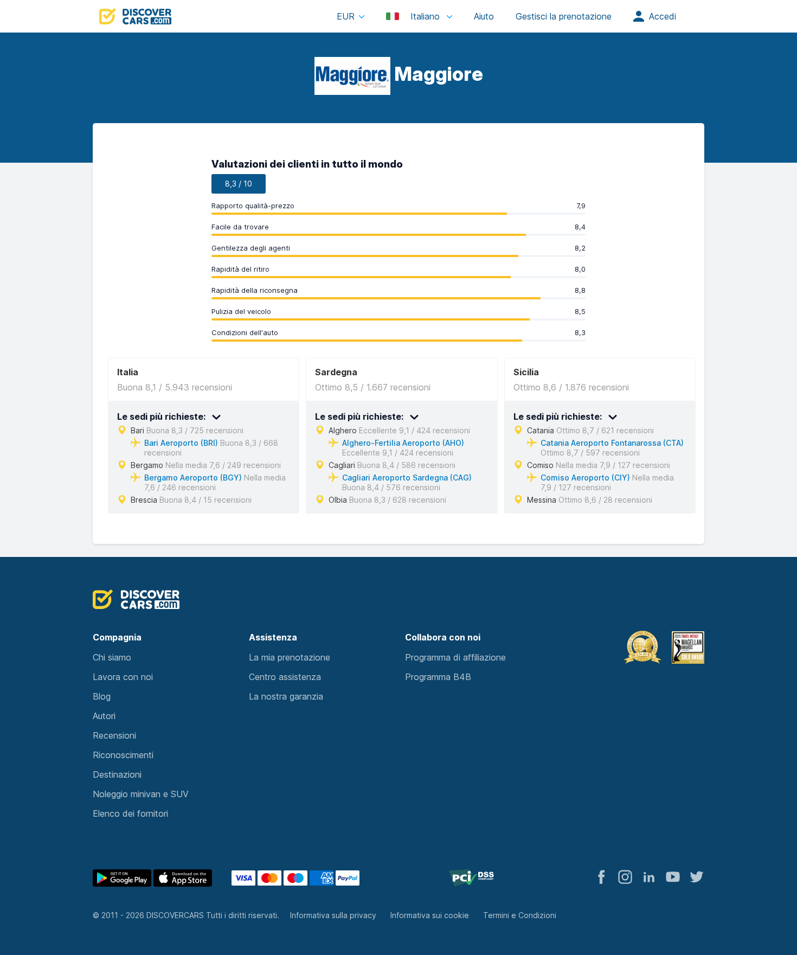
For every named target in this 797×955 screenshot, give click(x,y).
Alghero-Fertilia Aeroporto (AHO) (403, 442)
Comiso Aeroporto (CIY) (585, 477)
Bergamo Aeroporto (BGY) (193, 477)
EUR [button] (346, 16)
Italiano (425, 16)
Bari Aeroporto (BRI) (181, 442)
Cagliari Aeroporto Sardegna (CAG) (407, 477)
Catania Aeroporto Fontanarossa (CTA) (612, 442)
